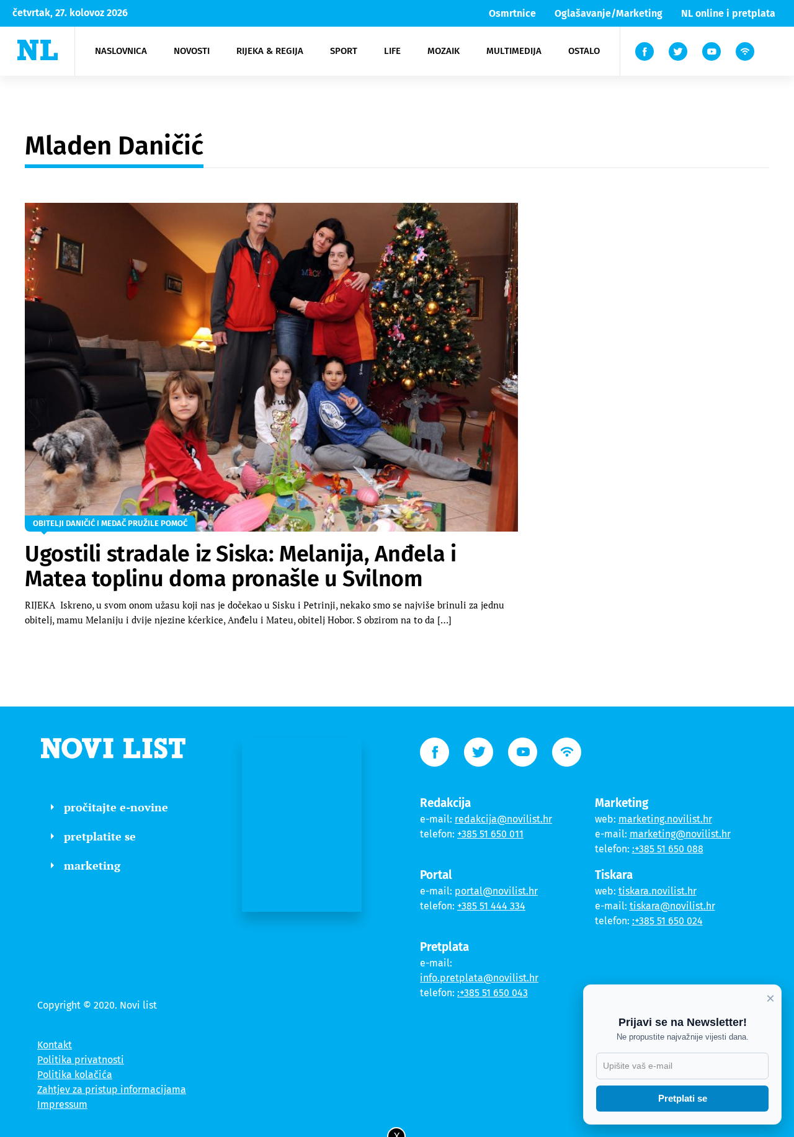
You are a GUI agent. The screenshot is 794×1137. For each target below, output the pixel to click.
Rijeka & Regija (269, 50)
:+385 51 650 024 (667, 921)
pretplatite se (100, 836)
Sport (343, 50)
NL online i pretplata (728, 13)
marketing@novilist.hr (680, 834)
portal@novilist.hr (496, 891)
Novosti (192, 50)
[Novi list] (37, 50)
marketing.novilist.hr (665, 819)
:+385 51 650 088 (667, 849)
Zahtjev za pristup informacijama (111, 1089)
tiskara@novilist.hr (672, 906)
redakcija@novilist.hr (503, 819)
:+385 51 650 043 (492, 993)
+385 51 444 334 (491, 906)
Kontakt (54, 1045)
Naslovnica (121, 50)
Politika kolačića (74, 1075)
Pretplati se (682, 1098)
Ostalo (584, 50)
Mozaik (443, 50)
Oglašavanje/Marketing (608, 13)
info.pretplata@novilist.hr (479, 978)
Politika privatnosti (80, 1060)
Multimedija (514, 50)
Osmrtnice (512, 13)
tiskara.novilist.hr (657, 891)
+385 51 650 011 (490, 834)
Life (392, 50)
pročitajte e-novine (116, 807)
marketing (92, 865)
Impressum (62, 1104)
